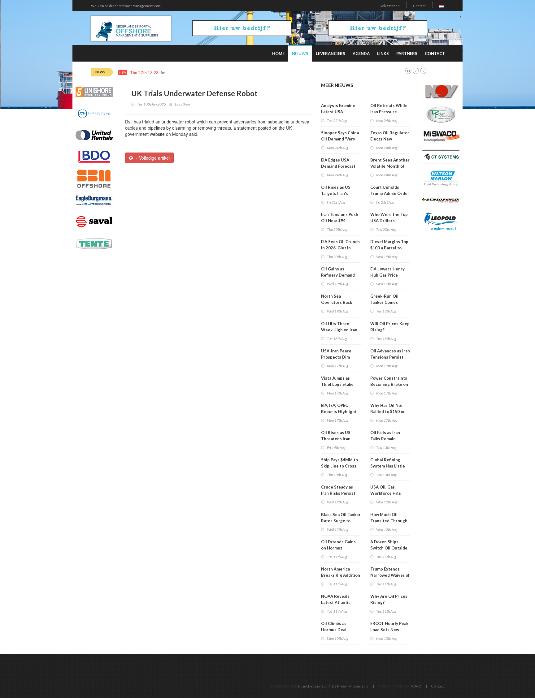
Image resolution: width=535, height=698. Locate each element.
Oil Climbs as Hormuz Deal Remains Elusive (337, 629)
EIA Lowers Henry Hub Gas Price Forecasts (387, 275)
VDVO (416, 686)
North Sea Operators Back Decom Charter (336, 302)
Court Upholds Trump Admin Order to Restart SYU (389, 193)
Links (383, 53)
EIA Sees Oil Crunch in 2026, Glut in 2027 (340, 247)
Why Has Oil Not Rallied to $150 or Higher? (387, 411)
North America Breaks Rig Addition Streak (340, 575)
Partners (406, 53)
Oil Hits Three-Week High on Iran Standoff (339, 329)
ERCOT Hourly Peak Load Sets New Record (389, 629)
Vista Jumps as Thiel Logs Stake (337, 381)
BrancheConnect (312, 686)
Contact (419, 6)
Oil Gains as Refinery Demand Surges (338, 275)
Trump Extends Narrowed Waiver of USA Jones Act (390, 575)
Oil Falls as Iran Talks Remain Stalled (385, 438)
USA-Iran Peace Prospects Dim (336, 354)
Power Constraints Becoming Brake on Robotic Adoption (389, 384)
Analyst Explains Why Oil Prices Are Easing (202, 73)
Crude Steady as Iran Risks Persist (338, 490)
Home (278, 53)
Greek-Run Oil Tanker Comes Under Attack (384, 302)
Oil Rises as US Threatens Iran (335, 435)
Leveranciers (330, 53)
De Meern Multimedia (350, 686)
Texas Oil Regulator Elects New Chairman (389, 139)
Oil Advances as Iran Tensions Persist (390, 354)
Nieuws (300, 53)
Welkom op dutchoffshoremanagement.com (126, 6)
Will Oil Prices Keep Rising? (390, 326)
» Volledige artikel (151, 158)
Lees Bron (182, 104)
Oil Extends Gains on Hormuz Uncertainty (338, 548)
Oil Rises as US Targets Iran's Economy (335, 193)
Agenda (361, 53)
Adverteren (390, 6)
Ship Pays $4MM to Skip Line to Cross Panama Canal (339, 466)
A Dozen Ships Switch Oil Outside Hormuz (388, 548)
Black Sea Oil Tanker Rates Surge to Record (341, 520)
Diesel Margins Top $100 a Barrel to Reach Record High (389, 247)
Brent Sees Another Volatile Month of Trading (390, 166)
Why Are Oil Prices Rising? (388, 599)
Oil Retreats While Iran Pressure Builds (388, 111)
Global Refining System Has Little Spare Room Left (387, 466)
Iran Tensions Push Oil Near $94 (339, 217)
